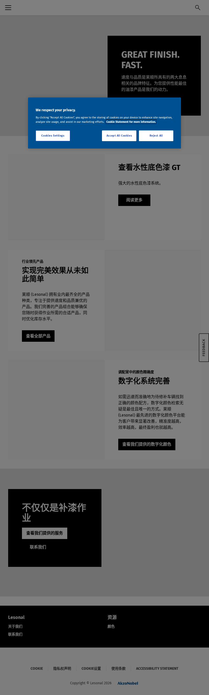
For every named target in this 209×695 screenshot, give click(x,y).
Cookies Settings (52, 135)
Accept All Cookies (119, 135)
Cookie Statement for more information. (131, 122)
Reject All (156, 135)
